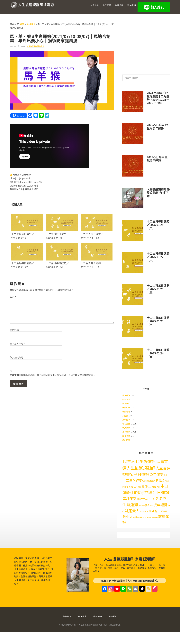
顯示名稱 (15, 329)
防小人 (127, 516)
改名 (126, 486)
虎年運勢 (161, 504)
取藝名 (152, 481)
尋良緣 (160, 480)
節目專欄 (126, 435)
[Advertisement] (146, 45)
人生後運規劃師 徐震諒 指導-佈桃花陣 (158, 192)
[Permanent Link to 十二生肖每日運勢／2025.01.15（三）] (96, 244)
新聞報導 (126, 411)
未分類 (125, 415)
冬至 (165, 475)
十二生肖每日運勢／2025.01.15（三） (92, 265)
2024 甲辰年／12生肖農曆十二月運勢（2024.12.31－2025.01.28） (158, 98)
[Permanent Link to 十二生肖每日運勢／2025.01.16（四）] (62, 244)
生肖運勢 (130, 504)
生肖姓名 (126, 431)
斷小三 (146, 486)
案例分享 (126, 419)
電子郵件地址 (17, 343)
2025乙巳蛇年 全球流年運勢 (157, 158)
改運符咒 (133, 486)
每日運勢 (126, 423)
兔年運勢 (156, 474)
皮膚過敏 (142, 506)
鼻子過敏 (155, 517)
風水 (137, 517)
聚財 (151, 506)
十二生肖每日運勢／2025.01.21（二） (22, 265)
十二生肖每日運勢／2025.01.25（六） (158, 321)
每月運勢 (126, 427)
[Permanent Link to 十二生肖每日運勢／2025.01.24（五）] (96, 215)
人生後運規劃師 (141, 468)
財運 (128, 510)
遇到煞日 (154, 511)
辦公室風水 (144, 511)
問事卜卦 (126, 399)
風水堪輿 (126, 439)
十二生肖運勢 (132, 480)
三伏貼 (157, 462)
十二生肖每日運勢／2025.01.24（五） (92, 236)
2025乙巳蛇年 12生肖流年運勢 (157, 126)
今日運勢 (141, 474)
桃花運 (135, 492)
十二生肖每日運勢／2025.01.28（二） (158, 224)
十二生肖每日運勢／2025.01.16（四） (57, 265)
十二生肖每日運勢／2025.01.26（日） (57, 236)
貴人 (135, 510)
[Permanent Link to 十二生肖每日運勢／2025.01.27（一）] (27, 215)
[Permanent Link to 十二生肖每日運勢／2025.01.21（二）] (27, 244)
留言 (13, 297)
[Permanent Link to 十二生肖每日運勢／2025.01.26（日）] (62, 215)
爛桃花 (140, 499)
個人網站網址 (16, 357)
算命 (147, 505)
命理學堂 (126, 395)
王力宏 (146, 499)
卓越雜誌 (146, 481)
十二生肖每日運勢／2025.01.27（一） (22, 236)
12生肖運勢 (145, 461)
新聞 (139, 487)
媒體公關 (126, 407)
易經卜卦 (156, 486)
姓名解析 (126, 403)
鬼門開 (149, 517)
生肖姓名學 (157, 498)
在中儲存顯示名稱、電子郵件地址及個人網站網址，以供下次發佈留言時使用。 (52, 375)
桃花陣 (146, 492)
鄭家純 (164, 511)
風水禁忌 (142, 517)
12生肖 (128, 461)
